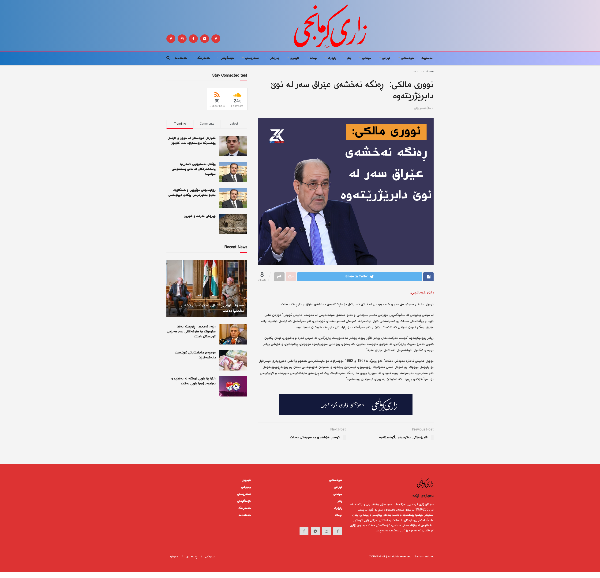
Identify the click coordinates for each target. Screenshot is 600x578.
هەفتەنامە (181, 58)
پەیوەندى (191, 557)
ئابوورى (294, 58)
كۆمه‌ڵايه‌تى (227, 58)
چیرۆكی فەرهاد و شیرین (200, 216)
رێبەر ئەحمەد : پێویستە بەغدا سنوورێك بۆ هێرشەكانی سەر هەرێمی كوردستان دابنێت (191, 331)
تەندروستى (252, 58)
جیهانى (366, 58)
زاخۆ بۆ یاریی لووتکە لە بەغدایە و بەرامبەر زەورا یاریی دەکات (193, 381)
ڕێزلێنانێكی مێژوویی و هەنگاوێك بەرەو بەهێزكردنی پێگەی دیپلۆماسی (192, 193)
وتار (349, 58)
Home (430, 72)
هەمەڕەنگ (204, 58)
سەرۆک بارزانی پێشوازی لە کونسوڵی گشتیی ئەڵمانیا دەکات (212, 308)
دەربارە (173, 557)
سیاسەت (417, 72)
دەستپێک (427, 58)
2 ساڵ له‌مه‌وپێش (424, 108)
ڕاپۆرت (332, 58)
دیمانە (313, 58)
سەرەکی (210, 557)
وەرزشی (274, 58)
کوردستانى (407, 58)
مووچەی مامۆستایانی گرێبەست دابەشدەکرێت (195, 355)
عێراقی (386, 58)
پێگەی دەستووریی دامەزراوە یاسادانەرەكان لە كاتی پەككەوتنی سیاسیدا (194, 169)
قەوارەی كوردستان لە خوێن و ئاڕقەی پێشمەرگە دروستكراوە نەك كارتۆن (192, 141)
